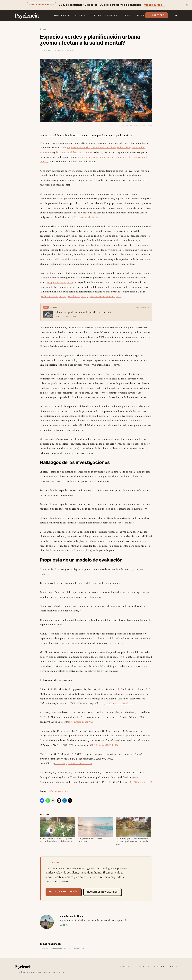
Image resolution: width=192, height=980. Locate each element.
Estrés (45, 948)
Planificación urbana (61, 948)
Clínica (79, 15)
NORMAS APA (111, 15)
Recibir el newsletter (102, 892)
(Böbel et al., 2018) (77, 296)
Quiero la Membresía (63, 891)
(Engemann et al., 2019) (60, 282)
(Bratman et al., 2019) (86, 217)
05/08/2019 (45, 50)
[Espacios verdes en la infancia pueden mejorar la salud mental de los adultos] (57, 827)
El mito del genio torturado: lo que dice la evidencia (83, 312)
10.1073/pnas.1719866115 (119, 703)
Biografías (95, 15)
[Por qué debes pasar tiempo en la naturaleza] (95, 827)
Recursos (127, 15)
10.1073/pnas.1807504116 (104, 745)
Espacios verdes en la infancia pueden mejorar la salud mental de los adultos (56, 840)
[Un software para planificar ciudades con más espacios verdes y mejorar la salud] (133, 827)
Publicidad (143, 967)
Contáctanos (126, 967)
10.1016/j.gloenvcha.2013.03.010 (74, 763)
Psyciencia (26, 15)
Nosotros (159, 967)
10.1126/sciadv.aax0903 (80, 722)
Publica (174, 967)
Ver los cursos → (154, 4)
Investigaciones (62, 15)
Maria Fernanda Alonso (63, 50)
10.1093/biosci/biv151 (140, 782)
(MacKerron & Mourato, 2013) (105, 296)
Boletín (140, 15)
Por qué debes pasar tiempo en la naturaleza (92, 840)
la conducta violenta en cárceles (74, 152)
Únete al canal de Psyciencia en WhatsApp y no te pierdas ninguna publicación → (86, 135)
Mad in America (58, 791)
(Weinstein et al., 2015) (52, 296)
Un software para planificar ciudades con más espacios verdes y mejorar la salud (132, 841)
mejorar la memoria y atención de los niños (91, 147)
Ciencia (43, 29)
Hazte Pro (158, 15)
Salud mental (79, 948)
